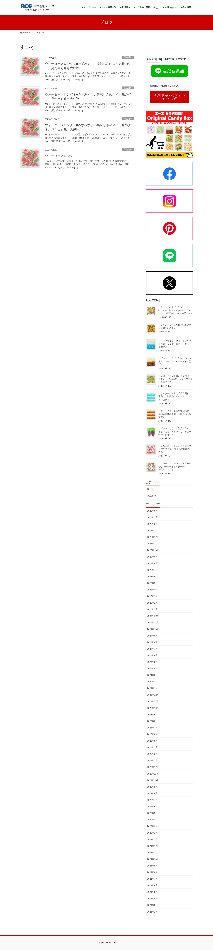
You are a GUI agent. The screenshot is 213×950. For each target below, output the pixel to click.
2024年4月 (152, 668)
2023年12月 (153, 694)
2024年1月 (152, 688)
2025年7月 (152, 570)
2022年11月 (153, 773)
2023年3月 (152, 747)
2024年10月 (153, 629)
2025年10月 (153, 550)
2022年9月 (152, 787)
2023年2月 (152, 754)
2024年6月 (152, 655)
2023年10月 (153, 708)
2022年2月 (152, 833)
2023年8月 (152, 721)
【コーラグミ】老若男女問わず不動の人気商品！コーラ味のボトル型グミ (174, 414)
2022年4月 (152, 819)
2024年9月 (152, 635)
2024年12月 (153, 616)
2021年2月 (152, 912)
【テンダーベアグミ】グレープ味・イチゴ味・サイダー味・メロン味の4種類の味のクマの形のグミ (175, 310)
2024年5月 (152, 662)
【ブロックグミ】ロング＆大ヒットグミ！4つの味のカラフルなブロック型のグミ (175, 379)
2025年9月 (152, 556)
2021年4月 (152, 898)
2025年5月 (152, 583)
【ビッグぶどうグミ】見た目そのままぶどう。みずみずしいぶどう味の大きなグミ (174, 431)
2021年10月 (153, 859)
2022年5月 (152, 813)
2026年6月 (152, 511)
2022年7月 (152, 800)
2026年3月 (152, 517)
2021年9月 (152, 865)
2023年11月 (153, 701)
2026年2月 (152, 524)
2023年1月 (152, 760)
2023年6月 (152, 734)
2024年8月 (152, 642)
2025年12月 (153, 537)
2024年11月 (153, 622)
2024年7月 (152, 649)
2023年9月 (152, 714)
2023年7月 (152, 727)
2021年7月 (152, 879)
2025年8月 (152, 563)
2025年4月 (152, 589)
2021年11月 (153, 852)
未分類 (150, 489)
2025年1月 (152, 609)
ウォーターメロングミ (60, 156)
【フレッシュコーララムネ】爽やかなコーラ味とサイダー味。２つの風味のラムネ (174, 466)
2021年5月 (152, 892)
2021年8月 (152, 872)
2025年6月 (152, 576)
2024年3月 (152, 675)
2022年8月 (152, 793)
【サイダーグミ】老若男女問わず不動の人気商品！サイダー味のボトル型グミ (174, 396)
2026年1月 (152, 530)
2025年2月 (152, 603)
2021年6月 (152, 885)
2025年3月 (152, 596)
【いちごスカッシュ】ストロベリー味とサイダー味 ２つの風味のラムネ (175, 449)
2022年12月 (153, 767)
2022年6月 (152, 806)
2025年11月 (153, 543)
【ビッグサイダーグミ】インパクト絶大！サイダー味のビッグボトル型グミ (174, 344)
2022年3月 (152, 826)
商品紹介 (128, 57)
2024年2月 (152, 681)
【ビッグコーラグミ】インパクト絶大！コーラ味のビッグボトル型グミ (174, 361)
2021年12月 (153, 846)
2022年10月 (153, 780)
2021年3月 (152, 905)
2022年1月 (152, 839)
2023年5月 (152, 741)
